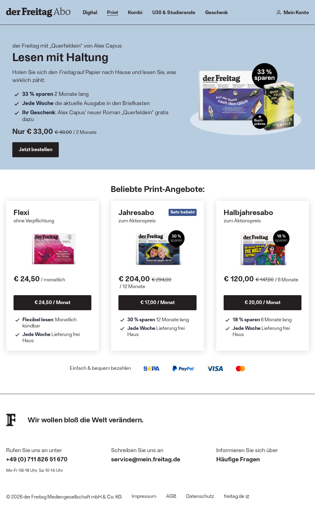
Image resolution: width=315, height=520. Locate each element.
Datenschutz (200, 496)
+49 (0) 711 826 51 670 (37, 459)
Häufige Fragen (238, 459)
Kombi (135, 12)
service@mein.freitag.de (145, 459)
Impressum (144, 496)
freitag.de (234, 496)
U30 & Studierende (173, 12)
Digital (90, 12)
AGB (171, 496)
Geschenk (216, 12)
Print (112, 12)
